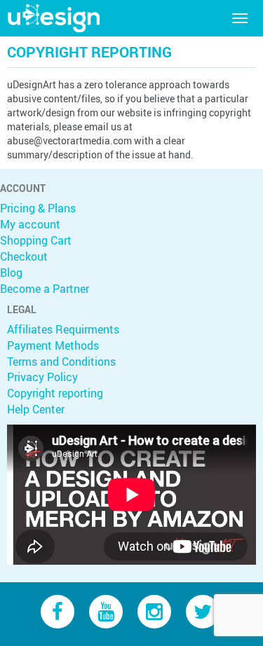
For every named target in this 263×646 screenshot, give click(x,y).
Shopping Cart (36, 240)
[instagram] (154, 610)
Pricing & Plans (38, 208)
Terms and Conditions (61, 361)
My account (30, 224)
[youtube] (106, 610)
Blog (11, 272)
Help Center (36, 409)
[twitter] (202, 610)
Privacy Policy (42, 377)
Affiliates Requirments (63, 329)
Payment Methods (53, 345)
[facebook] (57, 610)
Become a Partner (44, 288)
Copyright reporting (55, 393)
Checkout (24, 256)
